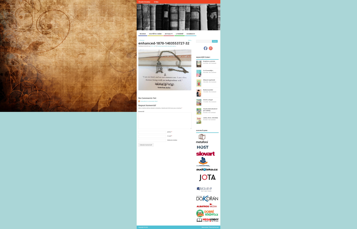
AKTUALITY (169, 34)
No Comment (212, 63)
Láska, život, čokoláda (210, 118)
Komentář (141, 111)
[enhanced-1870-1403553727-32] (164, 90)
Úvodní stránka (144, 2)
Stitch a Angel (208, 100)
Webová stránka (172, 140)
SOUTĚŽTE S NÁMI (155, 34)
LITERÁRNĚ (179, 34)
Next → (190, 40)
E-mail (169, 136)
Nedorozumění (208, 90)
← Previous (141, 40)
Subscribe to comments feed (148, 101)
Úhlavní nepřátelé (209, 80)
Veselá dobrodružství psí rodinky (210, 109)
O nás (156, 2)
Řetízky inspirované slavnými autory (166, 46)
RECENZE (143, 34)
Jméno (169, 132)
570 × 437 (153, 46)
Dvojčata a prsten (209, 61)
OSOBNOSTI (190, 34)
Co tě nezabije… (208, 70)
